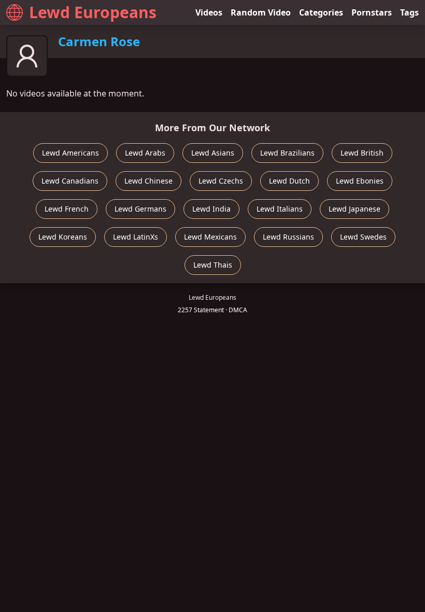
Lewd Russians (288, 237)
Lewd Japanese (354, 209)
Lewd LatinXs (135, 237)
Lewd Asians (212, 153)
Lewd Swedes (363, 237)
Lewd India (211, 209)
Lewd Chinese (148, 181)
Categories (321, 12)
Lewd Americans (70, 153)
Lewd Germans (140, 209)
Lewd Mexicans (210, 237)
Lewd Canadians (69, 181)
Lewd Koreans (62, 237)
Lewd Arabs (145, 153)
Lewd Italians (280, 209)
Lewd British (362, 153)
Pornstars (371, 12)
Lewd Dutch (289, 181)
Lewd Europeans (93, 12)
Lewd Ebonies (360, 181)
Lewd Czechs (221, 181)
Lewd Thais (212, 265)
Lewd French (67, 209)
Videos (208, 12)
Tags (409, 12)
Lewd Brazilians (287, 153)
